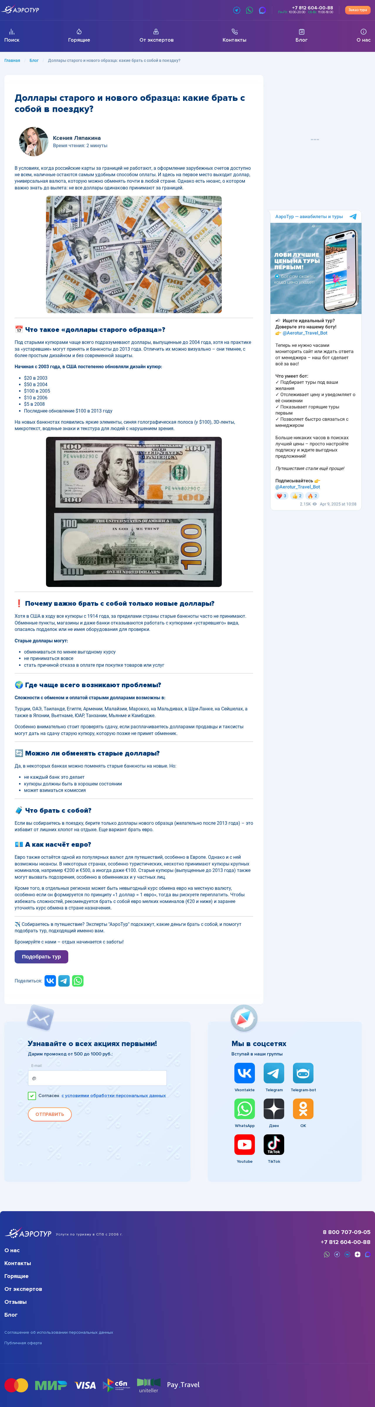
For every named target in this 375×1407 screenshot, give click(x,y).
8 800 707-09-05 (347, 1232)
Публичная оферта (23, 1343)
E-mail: (36, 1066)
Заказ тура (358, 10)
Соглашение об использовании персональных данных (58, 1332)
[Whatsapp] (77, 981)
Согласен (102, 1096)
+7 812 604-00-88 (346, 1242)
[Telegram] (64, 981)
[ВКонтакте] (50, 981)
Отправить (49, 1114)
